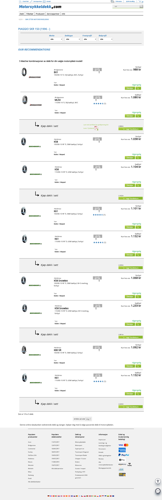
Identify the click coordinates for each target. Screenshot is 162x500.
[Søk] (141, 6)
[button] (158, 480)
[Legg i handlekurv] (138, 88)
